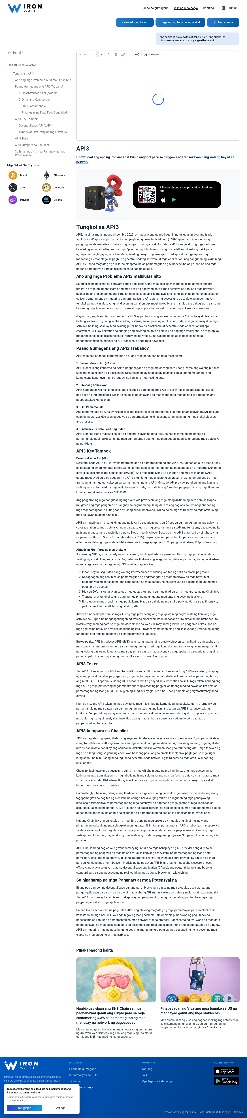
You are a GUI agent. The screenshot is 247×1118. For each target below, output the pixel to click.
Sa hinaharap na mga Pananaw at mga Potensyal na (40, 153)
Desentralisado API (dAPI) (35, 125)
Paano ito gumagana (155, 8)
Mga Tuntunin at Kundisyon (214, 1112)
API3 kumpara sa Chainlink (32, 145)
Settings (60, 1108)
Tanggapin (24, 1108)
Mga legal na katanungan (158, 1081)
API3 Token (22, 138)
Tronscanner (226, 22)
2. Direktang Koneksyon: (34, 99)
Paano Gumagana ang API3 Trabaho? (39, 86)
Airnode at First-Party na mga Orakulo (43, 132)
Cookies (238, 1112)
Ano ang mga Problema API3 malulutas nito (43, 80)
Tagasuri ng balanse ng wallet (180, 22)
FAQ (144, 1075)
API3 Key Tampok (26, 119)
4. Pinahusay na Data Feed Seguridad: (43, 112)
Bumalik (17, 52)
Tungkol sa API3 (23, 73)
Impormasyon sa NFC (83, 1075)
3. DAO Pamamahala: (32, 106)
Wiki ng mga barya (186, 8)
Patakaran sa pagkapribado (180, 1112)
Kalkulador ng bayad (135, 22)
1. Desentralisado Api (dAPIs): (38, 93)
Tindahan (75, 1081)
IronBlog (208, 8)
